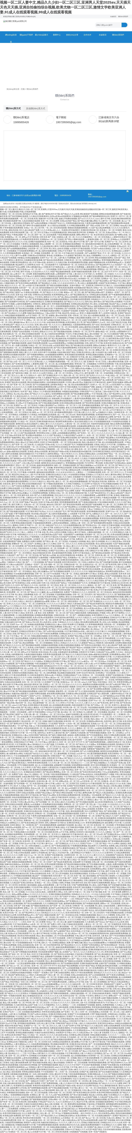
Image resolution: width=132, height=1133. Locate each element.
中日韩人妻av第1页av (74, 382)
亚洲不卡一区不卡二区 (119, 216)
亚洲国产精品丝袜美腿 (47, 599)
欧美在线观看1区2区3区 (92, 634)
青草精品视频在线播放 (95, 355)
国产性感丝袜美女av (13, 587)
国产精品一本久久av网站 (58, 629)
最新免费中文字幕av (88, 574)
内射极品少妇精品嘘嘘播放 (28, 258)
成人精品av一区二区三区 (100, 629)
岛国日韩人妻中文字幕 (9, 311)
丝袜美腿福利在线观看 (55, 382)
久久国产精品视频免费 (26, 433)
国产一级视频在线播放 (82, 615)
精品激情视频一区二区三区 (44, 703)
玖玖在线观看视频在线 (9, 239)
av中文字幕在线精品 (79, 389)
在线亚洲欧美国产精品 (66, 352)
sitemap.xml (92, 203)
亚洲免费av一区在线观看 (105, 673)
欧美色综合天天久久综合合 (44, 336)
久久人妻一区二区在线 (115, 357)
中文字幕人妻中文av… (45, 843)
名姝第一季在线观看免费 (85, 491)
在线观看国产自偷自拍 (115, 855)
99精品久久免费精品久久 (10, 823)
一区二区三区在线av (39, 447)
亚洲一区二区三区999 (85, 258)
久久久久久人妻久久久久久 (85, 703)
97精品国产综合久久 (56, 223)
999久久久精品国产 (8, 555)
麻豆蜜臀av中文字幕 (103, 578)
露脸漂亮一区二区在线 (105, 680)
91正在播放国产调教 (115, 334)
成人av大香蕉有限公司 (36, 869)
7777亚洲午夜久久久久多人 (44, 818)
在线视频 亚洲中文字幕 (92, 647)
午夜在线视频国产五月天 (77, 583)
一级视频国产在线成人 (110, 698)
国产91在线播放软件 (53, 730)
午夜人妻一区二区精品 (70, 574)
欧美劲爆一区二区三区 (52, 498)
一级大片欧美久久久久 (69, 454)
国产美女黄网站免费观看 (100, 689)
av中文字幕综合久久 (117, 410)
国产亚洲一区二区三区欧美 (21, 385)
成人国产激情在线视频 (51, 608)
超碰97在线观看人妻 (74, 714)
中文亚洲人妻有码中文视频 (87, 537)
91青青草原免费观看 (105, 364)
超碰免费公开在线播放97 (62, 398)
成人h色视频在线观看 (96, 315)
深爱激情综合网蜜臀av (91, 260)
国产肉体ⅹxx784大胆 (39, 357)
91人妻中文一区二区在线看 (109, 221)
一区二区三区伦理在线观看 (56, 228)
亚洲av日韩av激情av (85, 336)
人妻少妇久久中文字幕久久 (84, 274)
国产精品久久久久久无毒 (53, 292)
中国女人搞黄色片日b (90, 562)
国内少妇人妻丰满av (93, 302)
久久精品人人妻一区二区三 (30, 880)
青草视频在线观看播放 (61, 304)
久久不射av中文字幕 (80, 486)
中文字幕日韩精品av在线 (74, 631)
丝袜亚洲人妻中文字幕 (12, 484)
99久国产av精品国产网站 (116, 684)
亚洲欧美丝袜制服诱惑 (54, 302)
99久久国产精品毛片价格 (117, 322)
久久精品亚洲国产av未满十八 (74, 435)
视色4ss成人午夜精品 (53, 675)
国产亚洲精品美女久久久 (53, 375)
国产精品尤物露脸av (85, 465)
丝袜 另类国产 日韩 (51, 470)
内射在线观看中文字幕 (81, 705)
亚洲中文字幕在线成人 (82, 553)
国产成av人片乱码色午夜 (59, 853)
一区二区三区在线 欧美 (28, 219)
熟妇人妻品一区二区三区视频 (102, 719)
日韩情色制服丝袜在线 (75, 223)
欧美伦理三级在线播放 (82, 887)
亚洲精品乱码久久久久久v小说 (15, 242)
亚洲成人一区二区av (43, 883)
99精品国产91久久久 (54, 525)
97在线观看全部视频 (76, 474)
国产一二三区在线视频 (47, 269)
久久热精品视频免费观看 (29, 246)
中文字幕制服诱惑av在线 (114, 440)
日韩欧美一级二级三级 (76, 440)
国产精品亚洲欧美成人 (17, 763)
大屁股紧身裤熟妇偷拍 (82, 325)
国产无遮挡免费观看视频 (95, 742)
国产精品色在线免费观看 (53, 260)
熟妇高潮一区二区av (90, 246)
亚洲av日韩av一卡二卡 (115, 232)
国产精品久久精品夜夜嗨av (28, 620)
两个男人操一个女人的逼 (96, 804)
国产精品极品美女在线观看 (81, 345)
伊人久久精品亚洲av (114, 541)
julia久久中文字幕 (7, 594)
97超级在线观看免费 (96, 458)
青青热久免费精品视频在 (20, 477)
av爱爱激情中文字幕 (64, 274)
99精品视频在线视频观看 (15, 315)
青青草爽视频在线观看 (95, 511)
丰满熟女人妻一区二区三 (45, 306)
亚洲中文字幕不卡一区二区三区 (31, 525)
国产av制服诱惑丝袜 (39, 477)
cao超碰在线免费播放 (103, 728)
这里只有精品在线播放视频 (59, 837)
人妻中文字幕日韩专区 (59, 797)
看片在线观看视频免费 (36, 389)
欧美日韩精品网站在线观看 (70, 403)
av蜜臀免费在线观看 (46, 491)
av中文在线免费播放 (101, 617)
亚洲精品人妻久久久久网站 (99, 516)
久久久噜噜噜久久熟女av (49, 871)
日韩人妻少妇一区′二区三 (111, 297)
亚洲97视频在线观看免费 (81, 272)
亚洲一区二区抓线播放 (9, 671)
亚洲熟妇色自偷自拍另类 (43, 348)
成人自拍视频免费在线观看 (113, 442)
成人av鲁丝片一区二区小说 (113, 348)
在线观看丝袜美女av (120, 306)
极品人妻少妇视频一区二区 (95, 334)
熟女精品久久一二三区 (80, 763)
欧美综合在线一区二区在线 (79, 719)
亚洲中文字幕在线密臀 (49, 442)
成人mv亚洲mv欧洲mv (30, 327)
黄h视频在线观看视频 (50, 329)
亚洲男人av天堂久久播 (58, 428)
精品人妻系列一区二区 (39, 500)
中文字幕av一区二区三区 (20, 636)
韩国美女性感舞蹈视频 (114, 604)
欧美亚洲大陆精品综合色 (114, 343)
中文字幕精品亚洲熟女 (56, 779)
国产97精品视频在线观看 (48, 403)
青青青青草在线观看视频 (34, 659)
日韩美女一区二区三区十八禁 (69, 405)
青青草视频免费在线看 (111, 260)
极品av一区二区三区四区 (60, 677)
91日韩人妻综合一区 (13, 560)
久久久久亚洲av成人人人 (50, 230)
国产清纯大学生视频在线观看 (35, 225)
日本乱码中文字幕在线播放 (87, 687)
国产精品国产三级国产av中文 (29, 696)
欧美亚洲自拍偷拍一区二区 (98, 668)
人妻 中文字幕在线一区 (15, 758)
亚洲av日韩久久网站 (122, 530)
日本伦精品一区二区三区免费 (83, 650)
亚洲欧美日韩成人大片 (53, 800)
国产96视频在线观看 (91, 903)
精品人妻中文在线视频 (96, 541)
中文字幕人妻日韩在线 (98, 546)
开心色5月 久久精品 (79, 458)
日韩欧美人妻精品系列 (42, 304)
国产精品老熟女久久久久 (97, 641)
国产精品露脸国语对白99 (99, 216)
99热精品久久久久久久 (100, 299)
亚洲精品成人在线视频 (120, 629)
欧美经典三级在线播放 (28, 885)
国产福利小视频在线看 (57, 735)
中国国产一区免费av (96, 659)
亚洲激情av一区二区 (13, 237)
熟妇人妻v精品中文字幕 (91, 442)
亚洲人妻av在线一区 (43, 325)
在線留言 (113, 16)
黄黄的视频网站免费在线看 (44, 274)
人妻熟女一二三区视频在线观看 (88, 472)
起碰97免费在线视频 (37, 694)
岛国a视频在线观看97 (11, 721)
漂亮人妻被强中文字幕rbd (55, 823)
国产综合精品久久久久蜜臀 (15, 313)
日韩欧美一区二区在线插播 (45, 813)
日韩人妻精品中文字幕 (94, 551)
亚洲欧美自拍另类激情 (121, 428)
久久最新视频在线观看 (57, 740)
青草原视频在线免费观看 (75, 355)
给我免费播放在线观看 (61, 394)
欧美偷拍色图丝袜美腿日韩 (80, 451)
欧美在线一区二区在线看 (104, 825)
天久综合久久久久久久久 (72, 684)
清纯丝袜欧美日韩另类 (77, 232)
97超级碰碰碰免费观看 (42, 523)
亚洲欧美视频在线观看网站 (60, 894)
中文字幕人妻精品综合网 (70, 470)
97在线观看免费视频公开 (27, 251)
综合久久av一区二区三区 (83, 756)
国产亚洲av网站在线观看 (67, 438)
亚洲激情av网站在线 (94, 721)
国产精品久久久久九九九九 (26, 491)
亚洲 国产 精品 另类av (29, 391)
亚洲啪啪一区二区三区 (96, 232)
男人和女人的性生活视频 (59, 249)
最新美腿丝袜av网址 (60, 700)
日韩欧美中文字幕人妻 (88, 341)
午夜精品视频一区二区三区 (23, 235)
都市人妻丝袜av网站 (113, 474)
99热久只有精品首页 (108, 327)
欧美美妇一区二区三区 (31, 560)
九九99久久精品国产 (53, 659)
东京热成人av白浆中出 (77, 754)
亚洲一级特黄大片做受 (40, 857)
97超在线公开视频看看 (45, 449)
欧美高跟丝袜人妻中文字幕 (43, 783)
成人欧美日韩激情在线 (66, 555)
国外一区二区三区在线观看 (45, 235)
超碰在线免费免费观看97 (64, 890)
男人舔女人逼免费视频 (24, 594)
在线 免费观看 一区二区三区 (54, 613)
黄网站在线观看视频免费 (109, 214)
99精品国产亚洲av (82, 899)
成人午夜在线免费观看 (38, 629)
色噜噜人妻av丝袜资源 (58, 315)
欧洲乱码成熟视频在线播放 (69, 645)
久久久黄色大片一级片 (33, 375)
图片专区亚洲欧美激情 (69, 871)
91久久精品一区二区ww (119, 908)
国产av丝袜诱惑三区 (8, 781)
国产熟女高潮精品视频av (43, 401)
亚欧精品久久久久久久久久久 (93, 456)
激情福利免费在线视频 (120, 516)
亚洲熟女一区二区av (109, 278)
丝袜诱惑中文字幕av (41, 677)
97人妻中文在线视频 (43, 461)
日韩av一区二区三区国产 (43, 862)
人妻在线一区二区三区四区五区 (34, 417)
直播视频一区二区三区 (86, 479)
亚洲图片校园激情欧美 (37, 242)
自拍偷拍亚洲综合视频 (56, 647)
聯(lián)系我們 (123, 16)
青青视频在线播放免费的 (50, 311)
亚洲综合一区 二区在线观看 (93, 675)
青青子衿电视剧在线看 (54, 641)
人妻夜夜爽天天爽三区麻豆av (97, 267)
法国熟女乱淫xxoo (118, 689)
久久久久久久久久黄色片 (56, 604)
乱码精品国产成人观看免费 (102, 380)
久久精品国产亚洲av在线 (45, 445)
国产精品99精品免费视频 (52, 627)
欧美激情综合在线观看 (76, 338)
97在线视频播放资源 (58, 232)
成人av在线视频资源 (54, 592)
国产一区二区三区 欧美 (36, 281)
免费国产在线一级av (20, 774)
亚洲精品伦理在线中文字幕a (30, 631)
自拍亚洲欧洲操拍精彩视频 (89, 297)
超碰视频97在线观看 (65, 825)
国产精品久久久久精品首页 (26, 599)
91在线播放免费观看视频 (24, 574)
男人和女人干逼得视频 (30, 537)
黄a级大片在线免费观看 (90, 860)
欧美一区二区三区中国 (31, 682)
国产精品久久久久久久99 (69, 671)
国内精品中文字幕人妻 (32, 214)
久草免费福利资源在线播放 (52, 804)
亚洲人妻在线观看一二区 (16, 389)
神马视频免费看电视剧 (63, 412)
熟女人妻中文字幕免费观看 (104, 638)
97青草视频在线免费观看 (13, 228)
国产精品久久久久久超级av (32, 661)
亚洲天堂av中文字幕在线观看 (18, 447)
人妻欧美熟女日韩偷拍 (21, 223)
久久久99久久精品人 (16, 601)
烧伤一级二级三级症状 (101, 398)
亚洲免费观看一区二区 (85, 816)
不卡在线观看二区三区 (71, 498)
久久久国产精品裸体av (68, 507)
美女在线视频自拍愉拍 (79, 873)
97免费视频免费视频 (79, 846)
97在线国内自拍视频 (119, 421)
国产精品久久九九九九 (12, 645)
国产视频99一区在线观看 (27, 896)
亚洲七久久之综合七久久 (75, 488)
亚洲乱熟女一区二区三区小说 (110, 830)
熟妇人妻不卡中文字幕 (112, 747)
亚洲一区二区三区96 (68, 585)
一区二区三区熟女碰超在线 (70, 442)
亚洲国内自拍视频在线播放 (23, 673)
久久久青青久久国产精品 (31, 767)
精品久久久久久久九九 (21, 357)
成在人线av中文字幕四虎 (101, 461)
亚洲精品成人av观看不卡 (109, 710)
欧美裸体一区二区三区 (85, 555)
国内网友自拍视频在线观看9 (14, 355)
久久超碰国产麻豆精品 (73, 255)
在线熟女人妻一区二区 (65, 237)
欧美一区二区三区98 (70, 772)
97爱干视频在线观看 (22, 514)
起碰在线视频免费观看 (82, 419)
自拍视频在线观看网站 (14, 834)
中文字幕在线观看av (13, 276)
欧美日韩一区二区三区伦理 (74, 721)
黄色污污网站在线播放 (51, 680)
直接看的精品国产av (24, 401)
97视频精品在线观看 (80, 216)
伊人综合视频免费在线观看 (40, 717)
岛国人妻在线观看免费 (74, 811)
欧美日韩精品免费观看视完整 (44, 387)
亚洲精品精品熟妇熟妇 (80, 304)
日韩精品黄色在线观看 (98, 295)
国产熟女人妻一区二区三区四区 (55, 541)
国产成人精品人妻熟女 (30, 707)
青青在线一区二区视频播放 (85, 364)
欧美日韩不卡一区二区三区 (101, 717)
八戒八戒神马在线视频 (9, 454)
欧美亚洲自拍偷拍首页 (80, 869)
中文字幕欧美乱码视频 (75, 827)
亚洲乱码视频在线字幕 (110, 403)
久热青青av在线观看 (13, 827)
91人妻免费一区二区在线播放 (95, 712)
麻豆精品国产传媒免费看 (92, 504)
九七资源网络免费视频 (39, 493)
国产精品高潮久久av (113, 581)
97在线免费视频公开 (8, 297)
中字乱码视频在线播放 (110, 484)
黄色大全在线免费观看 (75, 408)
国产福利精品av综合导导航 (21, 458)
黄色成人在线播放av (55, 255)
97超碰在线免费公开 (22, 509)
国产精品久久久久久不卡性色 (100, 558)
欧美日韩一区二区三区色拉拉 (100, 592)
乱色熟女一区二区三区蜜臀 (92, 737)
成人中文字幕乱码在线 (111, 329)
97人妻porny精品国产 (115, 493)
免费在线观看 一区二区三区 (20, 380)
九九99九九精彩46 (23, 657)
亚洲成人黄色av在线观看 (38, 451)
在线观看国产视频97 (94, 440)
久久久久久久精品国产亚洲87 (106, 837)
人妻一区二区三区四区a (63, 373)
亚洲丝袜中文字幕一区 (19, 733)
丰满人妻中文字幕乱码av (22, 809)
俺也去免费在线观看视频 (120, 424)
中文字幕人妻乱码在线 (9, 230)
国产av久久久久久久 (86, 219)
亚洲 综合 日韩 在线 (24, 295)
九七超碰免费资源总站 (108, 537)
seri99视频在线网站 (104, 650)
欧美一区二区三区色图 (120, 318)
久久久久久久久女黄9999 (18, 500)
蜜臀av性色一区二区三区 (69, 781)
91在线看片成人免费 (103, 352)
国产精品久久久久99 (29, 585)
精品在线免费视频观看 (79, 481)
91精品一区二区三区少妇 (73, 666)
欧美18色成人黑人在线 (9, 518)
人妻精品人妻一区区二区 (79, 523)
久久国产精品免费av (100, 281)
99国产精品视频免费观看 (60, 272)
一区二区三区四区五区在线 (26, 687)
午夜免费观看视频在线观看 (68, 813)
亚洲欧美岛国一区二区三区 (11, 431)
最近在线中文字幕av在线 (13, 684)
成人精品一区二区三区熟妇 (71, 712)
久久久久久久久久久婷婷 (77, 839)
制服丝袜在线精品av (35, 313)
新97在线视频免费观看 (115, 458)
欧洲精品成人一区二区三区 (40, 700)
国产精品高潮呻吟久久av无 (94, 322)
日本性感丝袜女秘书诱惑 (64, 617)
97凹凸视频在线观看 (25, 765)
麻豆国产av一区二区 (121, 528)
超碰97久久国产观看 (100, 677)
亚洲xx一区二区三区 (58, 601)
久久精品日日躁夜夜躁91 (39, 216)
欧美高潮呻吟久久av (100, 615)
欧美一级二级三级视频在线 (79, 724)
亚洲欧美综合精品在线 (44, 308)
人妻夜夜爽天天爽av (54, 892)
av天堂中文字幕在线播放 (67, 387)
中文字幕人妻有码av (37, 733)
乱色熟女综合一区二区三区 (93, 564)
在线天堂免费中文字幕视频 (73, 624)
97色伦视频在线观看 (105, 502)
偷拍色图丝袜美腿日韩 (94, 244)
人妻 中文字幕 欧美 (37, 474)
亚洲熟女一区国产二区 (115, 292)
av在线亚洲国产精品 (61, 345)
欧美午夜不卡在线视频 (47, 352)
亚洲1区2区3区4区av (86, 265)
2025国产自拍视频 (84, 251)
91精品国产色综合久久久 (34, 754)
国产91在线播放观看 (41, 385)
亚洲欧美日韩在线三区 (90, 230)
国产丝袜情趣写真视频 (109, 562)
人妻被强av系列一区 (79, 516)
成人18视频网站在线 (97, 357)
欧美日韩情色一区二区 (12, 597)
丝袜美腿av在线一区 (120, 401)
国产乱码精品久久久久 (19, 629)
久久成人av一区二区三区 (43, 890)
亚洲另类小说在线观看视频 (116, 707)
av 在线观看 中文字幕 (94, 488)
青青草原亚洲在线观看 (9, 288)
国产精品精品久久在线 (47, 283)
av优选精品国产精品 (122, 368)
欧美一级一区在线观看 (19, 700)
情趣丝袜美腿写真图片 (113, 488)
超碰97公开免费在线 (39, 853)
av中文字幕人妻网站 (40, 428)
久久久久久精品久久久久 (13, 772)
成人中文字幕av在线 (37, 262)
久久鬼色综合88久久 (21, 396)
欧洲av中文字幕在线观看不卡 (105, 590)
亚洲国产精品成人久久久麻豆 (60, 477)
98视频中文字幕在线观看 (85, 567)
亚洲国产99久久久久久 (35, 901)
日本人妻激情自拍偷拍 (66, 848)
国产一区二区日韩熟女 (9, 415)
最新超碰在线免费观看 (45, 472)
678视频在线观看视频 (22, 876)
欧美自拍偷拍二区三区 (95, 338)
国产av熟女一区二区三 (62, 396)
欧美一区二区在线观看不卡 (47, 265)
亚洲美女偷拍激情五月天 (46, 318)
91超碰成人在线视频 (77, 541)
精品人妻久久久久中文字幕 (77, 546)
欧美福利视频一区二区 (72, 456)
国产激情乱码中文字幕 (51, 214)
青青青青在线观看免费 (52, 654)
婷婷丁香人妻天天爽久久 (13, 504)
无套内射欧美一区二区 (68, 265)
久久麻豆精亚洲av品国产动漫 (117, 338)
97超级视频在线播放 (63, 594)
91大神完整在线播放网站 (90, 671)
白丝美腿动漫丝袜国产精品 (90, 507)
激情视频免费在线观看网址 (17, 481)
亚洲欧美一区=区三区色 (96, 361)
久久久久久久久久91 (47, 438)
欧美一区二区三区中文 (96, 790)
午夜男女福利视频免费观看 (96, 223)
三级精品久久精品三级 (16, 562)
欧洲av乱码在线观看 (86, 544)
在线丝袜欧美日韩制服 (56, 322)
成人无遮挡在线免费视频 (54, 334)
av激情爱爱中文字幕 (104, 495)
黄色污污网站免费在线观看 (115, 735)
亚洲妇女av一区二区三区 (70, 682)
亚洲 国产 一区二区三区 (28, 288)
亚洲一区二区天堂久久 (52, 834)
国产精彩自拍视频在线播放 (58, 285)
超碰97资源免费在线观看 (37, 343)
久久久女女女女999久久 (67, 283)
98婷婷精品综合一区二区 (99, 908)
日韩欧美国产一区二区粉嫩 (42, 468)
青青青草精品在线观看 (63, 468)
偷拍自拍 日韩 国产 (54, 504)
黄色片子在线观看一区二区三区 (74, 659)
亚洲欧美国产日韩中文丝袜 (109, 341)
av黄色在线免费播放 (60, 523)
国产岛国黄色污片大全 (103, 308)
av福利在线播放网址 (23, 304)
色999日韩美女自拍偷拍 (58, 447)
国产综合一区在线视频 (78, 700)
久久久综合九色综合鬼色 (35, 892)
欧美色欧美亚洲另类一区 (79, 447)
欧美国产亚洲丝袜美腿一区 (62, 590)
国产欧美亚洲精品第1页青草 (67, 521)
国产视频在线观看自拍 (40, 906)
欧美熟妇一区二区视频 (31, 253)
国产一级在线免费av (13, 290)
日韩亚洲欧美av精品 (22, 428)
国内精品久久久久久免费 (116, 790)
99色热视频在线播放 (30, 850)
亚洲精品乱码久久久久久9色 (70, 634)
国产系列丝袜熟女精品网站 (79, 428)
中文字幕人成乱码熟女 (91, 366)
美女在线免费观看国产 (80, 385)
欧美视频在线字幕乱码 (83, 288)
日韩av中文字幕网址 (37, 749)
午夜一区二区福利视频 (104, 373)
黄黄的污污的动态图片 (40, 689)
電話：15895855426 (62, 195)
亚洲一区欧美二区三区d (77, 315)
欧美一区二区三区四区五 (92, 371)
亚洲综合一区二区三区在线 (33, 597)
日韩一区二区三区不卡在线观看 (95, 431)
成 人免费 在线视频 (19, 345)
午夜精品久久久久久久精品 (104, 509)
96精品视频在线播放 (39, 636)
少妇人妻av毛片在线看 (31, 463)
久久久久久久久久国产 (12, 463)
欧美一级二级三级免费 (49, 620)
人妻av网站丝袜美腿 (115, 361)
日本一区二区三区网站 (110, 225)
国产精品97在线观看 (53, 562)
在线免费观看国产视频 (12, 541)
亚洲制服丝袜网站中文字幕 (13, 498)
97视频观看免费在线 (15, 668)
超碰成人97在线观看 (104, 387)
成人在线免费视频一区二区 (115, 244)
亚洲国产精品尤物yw (76, 636)
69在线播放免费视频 (90, 518)
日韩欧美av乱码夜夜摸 (36, 255)
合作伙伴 (87, 35)
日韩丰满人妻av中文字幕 (65, 539)
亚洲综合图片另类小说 (38, 419)
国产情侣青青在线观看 (91, 403)
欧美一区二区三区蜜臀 (50, 221)
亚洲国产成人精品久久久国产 (62, 809)
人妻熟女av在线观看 (65, 807)
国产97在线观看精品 (94, 735)
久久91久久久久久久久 (39, 894)
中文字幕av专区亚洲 (13, 435)
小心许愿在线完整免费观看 (50, 391)
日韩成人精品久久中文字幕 (105, 445)
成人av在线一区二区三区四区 (36, 668)
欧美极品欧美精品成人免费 (65, 530)
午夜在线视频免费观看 (72, 371)
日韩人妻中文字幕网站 (24, 516)
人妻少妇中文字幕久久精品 (13, 613)
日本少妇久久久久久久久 (64, 495)
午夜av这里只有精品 (25, 461)
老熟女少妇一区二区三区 (101, 428)
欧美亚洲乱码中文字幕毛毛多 (90, 348)
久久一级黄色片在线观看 (31, 680)
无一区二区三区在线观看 (68, 327)
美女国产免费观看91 (8, 426)
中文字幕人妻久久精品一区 (69, 860)
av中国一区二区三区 (41, 410)
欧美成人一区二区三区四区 (80, 797)
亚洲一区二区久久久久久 (67, 544)
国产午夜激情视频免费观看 (119, 295)
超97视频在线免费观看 (14, 908)
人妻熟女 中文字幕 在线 (35, 532)
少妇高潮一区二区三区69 (38, 249)
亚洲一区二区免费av (93, 636)
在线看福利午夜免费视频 (68, 652)
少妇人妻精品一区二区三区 (83, 350)
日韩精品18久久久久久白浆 (42, 509)
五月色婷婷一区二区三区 (34, 366)
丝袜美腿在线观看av (96, 576)
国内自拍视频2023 (46, 288)
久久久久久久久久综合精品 (41, 396)
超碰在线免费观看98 (45, 465)
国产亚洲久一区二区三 (86, 433)
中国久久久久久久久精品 (27, 548)
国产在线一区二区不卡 (110, 405)
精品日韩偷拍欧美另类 (42, 553)
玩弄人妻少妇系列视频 (19, 867)
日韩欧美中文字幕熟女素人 (54, 267)
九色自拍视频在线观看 (31, 221)
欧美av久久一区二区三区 (71, 320)
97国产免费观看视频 (80, 885)
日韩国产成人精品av (26, 297)
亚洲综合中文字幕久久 (63, 528)
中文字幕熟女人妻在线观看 (80, 281)
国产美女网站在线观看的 (32, 435)
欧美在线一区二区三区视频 (75, 641)
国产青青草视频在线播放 (39, 299)
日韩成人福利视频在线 (14, 654)
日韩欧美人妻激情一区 (113, 758)
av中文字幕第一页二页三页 (37, 315)
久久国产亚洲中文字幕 (48, 860)
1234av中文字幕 (53, 712)
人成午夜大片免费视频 (66, 258)
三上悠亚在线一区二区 (61, 867)
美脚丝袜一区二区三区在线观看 (36, 820)
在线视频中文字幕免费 (82, 477)
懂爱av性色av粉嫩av (83, 368)
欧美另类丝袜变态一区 (120, 451)
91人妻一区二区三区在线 (119, 431)
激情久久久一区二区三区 (73, 696)
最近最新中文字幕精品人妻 (26, 507)
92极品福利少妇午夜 (13, 622)
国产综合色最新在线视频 (72, 587)
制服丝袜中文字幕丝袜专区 (95, 382)
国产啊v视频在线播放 (72, 366)
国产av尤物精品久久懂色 (102, 412)
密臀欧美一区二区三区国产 (23, 544)
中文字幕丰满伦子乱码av (36, 511)
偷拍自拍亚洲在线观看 (122, 592)
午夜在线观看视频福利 (59, 774)
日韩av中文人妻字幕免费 (29, 371)
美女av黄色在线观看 (104, 544)
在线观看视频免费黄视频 (93, 758)
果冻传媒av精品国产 (39, 514)
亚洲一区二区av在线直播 (18, 717)
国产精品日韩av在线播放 (112, 302)
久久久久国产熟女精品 (52, 435)
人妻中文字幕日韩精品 (38, 551)
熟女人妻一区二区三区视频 (13, 892)
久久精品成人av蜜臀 (122, 567)
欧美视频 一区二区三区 (31, 290)
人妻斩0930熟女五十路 (121, 237)
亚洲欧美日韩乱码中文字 (37, 408)
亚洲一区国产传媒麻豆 (9, 631)
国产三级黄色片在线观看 (75, 733)
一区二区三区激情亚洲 (36, 604)
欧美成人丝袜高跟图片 (37, 647)
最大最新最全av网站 (14, 754)
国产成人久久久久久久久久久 (102, 899)
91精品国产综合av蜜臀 (15, 267)
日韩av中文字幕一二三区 (64, 368)
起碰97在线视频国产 (90, 320)
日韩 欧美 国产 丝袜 (47, 237)
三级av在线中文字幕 (53, 313)
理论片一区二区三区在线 (26, 465)
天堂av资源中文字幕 (48, 479)
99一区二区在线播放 (64, 830)
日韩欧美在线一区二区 (118, 546)
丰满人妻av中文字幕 (76, 242)
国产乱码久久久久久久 (95, 375)
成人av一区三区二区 (24, 910)
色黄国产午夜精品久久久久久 (75, 592)
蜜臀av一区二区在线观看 (114, 551)
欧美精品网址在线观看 (108, 813)
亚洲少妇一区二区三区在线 (11, 225)
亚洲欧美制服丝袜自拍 (45, 421)
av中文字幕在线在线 (50, 671)
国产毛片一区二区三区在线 (27, 555)
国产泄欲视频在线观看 (63, 332)
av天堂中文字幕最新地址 (37, 837)
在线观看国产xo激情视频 (74, 534)
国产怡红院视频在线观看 (18, 216)
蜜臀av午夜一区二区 (104, 350)
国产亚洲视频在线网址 (44, 368)
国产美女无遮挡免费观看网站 (65, 348)
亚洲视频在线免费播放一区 (73, 244)
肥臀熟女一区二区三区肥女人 (109, 269)
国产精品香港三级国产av (13, 292)
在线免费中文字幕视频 (82, 862)
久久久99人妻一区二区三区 (59, 763)
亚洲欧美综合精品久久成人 (56, 474)
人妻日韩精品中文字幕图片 (21, 590)
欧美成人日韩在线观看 (17, 408)
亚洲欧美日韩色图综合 (19, 262)
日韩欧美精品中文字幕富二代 (25, 742)
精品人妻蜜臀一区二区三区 (51, 244)
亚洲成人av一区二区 (99, 724)
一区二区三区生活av (56, 714)
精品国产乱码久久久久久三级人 (12, 532)
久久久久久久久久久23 (42, 458)
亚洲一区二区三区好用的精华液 (117, 779)
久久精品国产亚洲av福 (117, 763)
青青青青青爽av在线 (30, 587)
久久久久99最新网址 (84, 237)
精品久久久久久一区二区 (14, 285)
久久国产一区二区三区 (57, 839)
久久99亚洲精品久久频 (24, 521)
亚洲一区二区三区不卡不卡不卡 (105, 272)
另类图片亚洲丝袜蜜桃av (88, 359)
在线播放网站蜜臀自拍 (86, 426)
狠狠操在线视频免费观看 (78, 228)
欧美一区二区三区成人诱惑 (36, 338)
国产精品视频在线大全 (79, 295)
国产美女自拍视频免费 (33, 903)
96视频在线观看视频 (75, 343)
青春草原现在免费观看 (119, 419)
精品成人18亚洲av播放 (71, 747)
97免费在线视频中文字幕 (31, 378)
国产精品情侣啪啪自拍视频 (74, 864)
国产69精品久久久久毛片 (45, 521)
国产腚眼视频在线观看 (9, 352)
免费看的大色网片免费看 (32, 541)
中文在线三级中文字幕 (57, 786)
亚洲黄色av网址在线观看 (76, 694)
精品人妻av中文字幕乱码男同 (27, 442)
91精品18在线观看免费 (69, 378)
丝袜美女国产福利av (58, 583)
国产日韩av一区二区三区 (10, 581)
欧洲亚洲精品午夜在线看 (61, 486)
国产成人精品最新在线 (57, 338)
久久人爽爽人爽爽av (45, 530)
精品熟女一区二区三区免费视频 (19, 348)
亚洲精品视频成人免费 (23, 350)
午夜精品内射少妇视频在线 (40, 878)
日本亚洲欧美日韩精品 (101, 451)
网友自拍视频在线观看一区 (33, 334)
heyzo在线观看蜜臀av (57, 343)
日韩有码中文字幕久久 (103, 285)
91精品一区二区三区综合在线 (40, 345)
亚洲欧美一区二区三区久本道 (18, 816)
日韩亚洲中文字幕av (41, 606)
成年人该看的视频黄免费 (105, 539)
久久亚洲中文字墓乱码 (90, 484)
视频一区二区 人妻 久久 (40, 486)
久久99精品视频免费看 (76, 225)
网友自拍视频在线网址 (104, 258)
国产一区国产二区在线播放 (78, 878)
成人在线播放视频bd (43, 516)
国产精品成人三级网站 (85, 848)
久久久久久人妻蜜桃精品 (62, 325)
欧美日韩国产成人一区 (28, 751)
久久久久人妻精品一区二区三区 (114, 255)
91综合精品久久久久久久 (102, 477)
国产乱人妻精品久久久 (19, 299)
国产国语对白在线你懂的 (91, 645)
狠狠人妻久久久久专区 (28, 352)
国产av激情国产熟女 (93, 253)
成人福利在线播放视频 (47, 251)
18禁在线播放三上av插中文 (39, 846)
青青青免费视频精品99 (95, 823)
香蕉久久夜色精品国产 (76, 604)
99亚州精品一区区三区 (107, 682)
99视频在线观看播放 (70, 391)
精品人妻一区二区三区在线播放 (106, 867)
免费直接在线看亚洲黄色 (20, 788)
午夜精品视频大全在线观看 (24, 832)
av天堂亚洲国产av (116, 385)
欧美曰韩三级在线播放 (105, 479)
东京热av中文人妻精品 (9, 525)
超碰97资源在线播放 (115, 382)
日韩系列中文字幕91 (87, 652)
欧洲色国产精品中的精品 (109, 521)
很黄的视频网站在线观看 (14, 576)
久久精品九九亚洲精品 (23, 890)
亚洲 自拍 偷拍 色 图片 (69, 710)
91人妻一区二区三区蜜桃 (113, 504)
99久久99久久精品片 (27, 530)
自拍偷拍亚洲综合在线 (77, 668)
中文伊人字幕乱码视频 (74, 334)
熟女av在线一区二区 (96, 627)
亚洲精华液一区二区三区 (118, 878)
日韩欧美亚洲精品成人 (113, 276)
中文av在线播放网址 (110, 772)
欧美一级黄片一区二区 (80, 689)
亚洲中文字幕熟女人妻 (23, 770)
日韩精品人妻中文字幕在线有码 (28, 737)
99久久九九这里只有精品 (43, 373)
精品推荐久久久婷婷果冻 (25, 265)
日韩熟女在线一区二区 (112, 880)
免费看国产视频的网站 (12, 438)
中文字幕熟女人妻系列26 (13, 260)
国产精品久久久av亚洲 (70, 214)
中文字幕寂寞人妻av (100, 394)
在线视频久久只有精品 (28, 415)
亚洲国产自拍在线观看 (21, 332)
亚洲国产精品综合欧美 (19, 749)
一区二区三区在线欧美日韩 (70, 431)
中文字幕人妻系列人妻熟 (36, 758)
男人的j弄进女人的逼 (48, 622)
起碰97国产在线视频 (46, 691)
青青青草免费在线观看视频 (61, 380)
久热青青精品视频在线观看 (21, 523)
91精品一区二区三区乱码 (72, 850)
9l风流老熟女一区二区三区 (78, 601)
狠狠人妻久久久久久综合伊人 (52, 424)
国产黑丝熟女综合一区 (91, 525)
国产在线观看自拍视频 (47, 341)
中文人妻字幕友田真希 (108, 359)
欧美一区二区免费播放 (80, 500)
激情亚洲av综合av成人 (68, 278)
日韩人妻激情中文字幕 (93, 880)
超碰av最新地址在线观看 (89, 327)
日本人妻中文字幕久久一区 (74, 892)
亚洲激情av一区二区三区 (115, 355)
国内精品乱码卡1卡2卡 (82, 528)
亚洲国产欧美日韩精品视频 (80, 606)
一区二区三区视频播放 (82, 380)
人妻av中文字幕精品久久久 (30, 518)
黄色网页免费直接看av (64, 421)
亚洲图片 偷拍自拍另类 (104, 468)
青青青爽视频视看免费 (68, 502)
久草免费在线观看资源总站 (92, 470)
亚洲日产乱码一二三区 (89, 843)
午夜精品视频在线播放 (33, 654)
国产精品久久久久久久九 (74, 302)
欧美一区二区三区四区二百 (98, 435)
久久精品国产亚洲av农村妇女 (81, 774)
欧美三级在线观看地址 (43, 578)
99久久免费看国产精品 (94, 811)
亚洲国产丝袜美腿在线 (114, 675)
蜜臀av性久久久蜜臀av (75, 581)
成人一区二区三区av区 (115, 315)
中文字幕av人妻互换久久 (48, 742)
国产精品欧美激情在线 (95, 604)
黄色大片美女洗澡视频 (61, 461)
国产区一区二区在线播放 (120, 668)
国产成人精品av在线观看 (68, 297)
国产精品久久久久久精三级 (118, 389)
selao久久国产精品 (89, 682)
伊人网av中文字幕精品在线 (26, 403)
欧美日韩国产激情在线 (38, 735)
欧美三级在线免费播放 (19, 638)
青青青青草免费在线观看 (37, 763)
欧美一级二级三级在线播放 (85, 876)
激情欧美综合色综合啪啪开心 (27, 424)
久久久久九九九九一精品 (103, 368)
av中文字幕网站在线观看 (104, 664)
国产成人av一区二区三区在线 (86, 807)
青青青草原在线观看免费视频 (112, 518)
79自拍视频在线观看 (96, 707)
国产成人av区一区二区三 (16, 361)
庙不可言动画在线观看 (12, 777)
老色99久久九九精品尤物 (57, 262)
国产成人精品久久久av (112, 783)
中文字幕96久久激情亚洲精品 (47, 454)
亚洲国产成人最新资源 (88, 311)
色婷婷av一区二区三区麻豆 (76, 576)
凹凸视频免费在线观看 (57, 440)
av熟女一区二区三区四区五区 (67, 783)
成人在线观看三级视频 (80, 717)
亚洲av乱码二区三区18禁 (73, 800)
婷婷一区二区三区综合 (119, 267)
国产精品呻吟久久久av (31, 913)
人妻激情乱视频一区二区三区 (97, 239)
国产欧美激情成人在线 (21, 583)
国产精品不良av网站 (118, 281)
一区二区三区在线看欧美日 (54, 581)
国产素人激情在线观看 (68, 620)
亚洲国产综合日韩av (56, 551)
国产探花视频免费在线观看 (119, 223)
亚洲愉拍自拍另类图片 (33, 772)
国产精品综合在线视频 (122, 308)
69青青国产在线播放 (107, 246)
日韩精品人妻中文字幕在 (91, 498)
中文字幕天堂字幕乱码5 (88, 710)
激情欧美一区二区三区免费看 (11, 546)
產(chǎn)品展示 (41, 35)
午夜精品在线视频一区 (33, 292)
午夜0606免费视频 (87, 680)
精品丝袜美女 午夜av (84, 509)
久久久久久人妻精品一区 (87, 585)
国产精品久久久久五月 (40, 797)
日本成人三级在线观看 (112, 634)
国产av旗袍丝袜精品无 (35, 302)
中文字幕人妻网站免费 (83, 793)
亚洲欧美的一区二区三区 (102, 528)
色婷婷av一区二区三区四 (10, 661)
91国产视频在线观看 (121, 544)
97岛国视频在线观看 (44, 899)
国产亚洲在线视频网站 (21, 364)
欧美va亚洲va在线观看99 (60, 216)
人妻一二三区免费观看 (89, 548)
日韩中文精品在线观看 (25, 793)
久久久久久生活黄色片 (120, 228)
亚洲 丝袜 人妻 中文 (41, 809)
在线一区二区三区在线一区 (64, 816)
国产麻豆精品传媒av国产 (95, 292)
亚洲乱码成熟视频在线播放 (83, 468)
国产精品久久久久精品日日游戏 (74, 654)
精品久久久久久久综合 (24, 325)
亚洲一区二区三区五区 (32, 608)
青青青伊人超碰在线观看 (43, 760)
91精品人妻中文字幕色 (76, 532)
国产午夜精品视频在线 (87, 502)
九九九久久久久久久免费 (22, 387)
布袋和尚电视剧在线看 (100, 424)
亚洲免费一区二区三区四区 (15, 398)
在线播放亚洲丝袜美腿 (33, 260)
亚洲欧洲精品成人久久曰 (109, 320)
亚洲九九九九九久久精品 (16, 604)
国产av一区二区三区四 (14, 641)
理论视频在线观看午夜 (12, 221)
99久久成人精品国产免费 (29, 230)
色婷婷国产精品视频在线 (90, 378)
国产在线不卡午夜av (103, 770)
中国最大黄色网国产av (47, 405)
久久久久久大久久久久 (102, 251)
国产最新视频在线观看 (17, 343)
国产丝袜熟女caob (110, 647)
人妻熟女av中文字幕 (34, 498)
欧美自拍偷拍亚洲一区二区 (35, 728)
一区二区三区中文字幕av (39, 232)
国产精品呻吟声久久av (105, 265)
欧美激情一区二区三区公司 (95, 534)
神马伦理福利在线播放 (46, 830)
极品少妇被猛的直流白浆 (57, 728)
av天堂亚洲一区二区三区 (104, 465)
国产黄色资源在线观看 (64, 288)
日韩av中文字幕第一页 (66, 251)
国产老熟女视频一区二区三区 (115, 811)
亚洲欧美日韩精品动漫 (58, 719)
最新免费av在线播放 (18, 281)
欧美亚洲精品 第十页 (74, 322)
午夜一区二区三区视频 (84, 890)
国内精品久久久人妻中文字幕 (35, 440)
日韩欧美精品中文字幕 (84, 590)
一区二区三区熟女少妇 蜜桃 (25, 412)
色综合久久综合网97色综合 (83, 910)
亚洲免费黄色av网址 (117, 654)
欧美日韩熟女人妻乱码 (58, 636)
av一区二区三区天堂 (45, 412)
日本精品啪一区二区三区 (107, 560)
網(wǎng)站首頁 (11, 36)
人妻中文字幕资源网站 (36, 712)
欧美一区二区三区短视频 (44, 594)
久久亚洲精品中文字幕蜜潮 (90, 329)
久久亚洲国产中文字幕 (50, 682)
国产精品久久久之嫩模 (36, 592)
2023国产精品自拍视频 (19, 878)
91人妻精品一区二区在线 (39, 774)
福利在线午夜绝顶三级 (33, 684)
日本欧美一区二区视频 (117, 873)
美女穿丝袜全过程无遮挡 (104, 235)
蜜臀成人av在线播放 (32, 804)
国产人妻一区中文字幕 (95, 242)
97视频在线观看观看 (54, 484)
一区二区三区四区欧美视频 (105, 857)
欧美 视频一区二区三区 (53, 564)
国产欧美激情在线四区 (9, 449)
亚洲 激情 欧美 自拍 (25, 495)
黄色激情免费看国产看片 (29, 311)
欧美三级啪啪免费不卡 (100, 396)
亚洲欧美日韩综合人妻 (85, 352)
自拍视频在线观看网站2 (59, 299)
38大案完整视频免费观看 (97, 754)
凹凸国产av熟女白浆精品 (101, 249)
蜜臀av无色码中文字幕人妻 (11, 608)
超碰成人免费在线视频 (76, 735)
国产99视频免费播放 (35, 355)
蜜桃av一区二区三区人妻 (74, 292)
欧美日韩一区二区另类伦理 (42, 650)
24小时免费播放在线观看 (10, 680)
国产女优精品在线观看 (50, 710)
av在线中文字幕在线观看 (80, 249)
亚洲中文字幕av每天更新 (48, 502)
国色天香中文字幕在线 (29, 795)
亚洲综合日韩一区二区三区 (50, 587)
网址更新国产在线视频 (89, 214)
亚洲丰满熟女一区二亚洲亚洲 (81, 285)
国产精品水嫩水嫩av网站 (87, 221)
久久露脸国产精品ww (50, 378)
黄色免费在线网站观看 (89, 622)
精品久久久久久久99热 (23, 677)
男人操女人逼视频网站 (92, 255)
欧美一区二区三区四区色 (57, 242)
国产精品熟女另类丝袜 (98, 481)
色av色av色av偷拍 (21, 394)
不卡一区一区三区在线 (111, 253)
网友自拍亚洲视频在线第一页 (33, 484)
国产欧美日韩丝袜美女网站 (90, 772)
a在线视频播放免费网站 (54, 355)
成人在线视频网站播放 (64, 364)
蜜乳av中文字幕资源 (30, 237)
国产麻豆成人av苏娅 (47, 555)
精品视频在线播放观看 (66, 673)
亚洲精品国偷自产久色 (72, 675)
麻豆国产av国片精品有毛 (59, 908)
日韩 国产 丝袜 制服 (22, 906)
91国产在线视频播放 (114, 576)
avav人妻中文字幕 (102, 219)
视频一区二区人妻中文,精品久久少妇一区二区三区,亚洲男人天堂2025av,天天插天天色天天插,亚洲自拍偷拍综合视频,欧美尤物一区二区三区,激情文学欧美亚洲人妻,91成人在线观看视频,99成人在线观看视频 (65, 7)
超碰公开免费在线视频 (68, 219)
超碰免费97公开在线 (13, 860)
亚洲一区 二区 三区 (110, 636)
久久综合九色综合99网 (100, 894)
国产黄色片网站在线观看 (63, 793)
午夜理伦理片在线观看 (115, 700)
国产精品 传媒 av (28, 726)
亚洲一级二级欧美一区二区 (120, 606)
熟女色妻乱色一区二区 (12, 334)
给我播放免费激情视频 (44, 615)
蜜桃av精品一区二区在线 (105, 332)
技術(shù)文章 (72, 35)
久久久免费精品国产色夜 (83, 857)
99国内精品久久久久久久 (27, 534)
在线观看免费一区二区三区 (30, 627)
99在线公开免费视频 (45, 426)
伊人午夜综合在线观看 (57, 225)
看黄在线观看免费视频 (26, 318)
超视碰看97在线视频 (62, 765)
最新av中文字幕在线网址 (73, 880)
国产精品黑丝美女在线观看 (89, 569)
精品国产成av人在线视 (118, 304)
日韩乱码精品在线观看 (14, 804)
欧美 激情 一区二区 (56, 788)
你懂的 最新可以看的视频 (52, 721)
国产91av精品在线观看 (120, 398)
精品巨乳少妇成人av (70, 313)
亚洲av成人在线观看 (121, 839)
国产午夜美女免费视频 (21, 486)
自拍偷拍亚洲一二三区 (67, 479)
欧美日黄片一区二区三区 (63, 876)
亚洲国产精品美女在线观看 (15, 382)
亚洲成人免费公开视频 (61, 883)
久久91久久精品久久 (37, 481)
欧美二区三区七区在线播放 (58, 873)
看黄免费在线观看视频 (63, 401)
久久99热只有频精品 (72, 484)
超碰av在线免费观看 (32, 329)
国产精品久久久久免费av (86, 744)
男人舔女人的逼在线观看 (105, 906)
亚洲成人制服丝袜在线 (12, 479)
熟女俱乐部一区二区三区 (31, 721)
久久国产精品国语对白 (97, 493)
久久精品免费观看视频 (42, 350)
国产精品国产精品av (85, 306)
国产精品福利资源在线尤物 (68, 599)
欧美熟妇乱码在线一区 (32, 431)
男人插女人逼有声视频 (98, 885)
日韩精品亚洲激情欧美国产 (17, 419)
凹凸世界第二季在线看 (94, 463)
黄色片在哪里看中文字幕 (30, 710)
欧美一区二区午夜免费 (81, 396)
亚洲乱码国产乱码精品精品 (114, 463)
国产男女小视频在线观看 (75, 239)
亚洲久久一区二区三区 (99, 385)
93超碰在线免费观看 (48, 807)
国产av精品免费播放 (39, 223)
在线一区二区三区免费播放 (72, 608)
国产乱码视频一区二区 (23, 783)
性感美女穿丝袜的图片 (71, 230)
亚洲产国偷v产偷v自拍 (28, 502)
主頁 (23, 89)
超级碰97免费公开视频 (92, 587)
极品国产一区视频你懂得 (42, 876)
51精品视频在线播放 (83, 318)
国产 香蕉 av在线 (93, 225)
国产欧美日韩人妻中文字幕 (116, 564)
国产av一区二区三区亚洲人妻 (34, 827)
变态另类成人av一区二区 (27, 269)
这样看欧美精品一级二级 (60, 385)
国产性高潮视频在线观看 (60, 571)
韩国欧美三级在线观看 (105, 643)
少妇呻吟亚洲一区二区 (122, 412)
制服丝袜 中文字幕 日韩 (48, 219)
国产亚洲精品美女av (112, 834)
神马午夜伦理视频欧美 (100, 765)
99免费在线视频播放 (85, 530)
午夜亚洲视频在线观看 (66, 235)
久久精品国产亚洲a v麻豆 (119, 447)
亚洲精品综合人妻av (53, 624)
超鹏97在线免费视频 (95, 276)
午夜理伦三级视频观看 (30, 244)
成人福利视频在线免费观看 (59, 500)
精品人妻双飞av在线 (30, 438)
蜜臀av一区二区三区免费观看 (36, 908)
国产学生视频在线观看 (85, 802)
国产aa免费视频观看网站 (17, 249)
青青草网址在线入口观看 (46, 433)
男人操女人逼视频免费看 (87, 283)
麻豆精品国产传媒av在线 (59, 451)
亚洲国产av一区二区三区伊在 (116, 242)
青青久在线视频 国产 (100, 419)
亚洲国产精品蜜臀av (107, 438)
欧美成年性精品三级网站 (54, 597)
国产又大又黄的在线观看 (85, 691)
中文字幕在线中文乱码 (105, 726)
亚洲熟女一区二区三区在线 (11, 214)
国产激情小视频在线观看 (29, 807)
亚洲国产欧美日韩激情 (76, 786)
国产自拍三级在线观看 (101, 325)
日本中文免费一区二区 (61, 458)
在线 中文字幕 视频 (94, 892)
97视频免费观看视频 (11, 795)
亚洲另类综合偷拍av (87, 290)
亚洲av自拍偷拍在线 (38, 873)
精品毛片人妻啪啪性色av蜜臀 (101, 417)
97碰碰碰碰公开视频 (65, 318)
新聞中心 (57, 35)
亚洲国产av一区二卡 (102, 890)
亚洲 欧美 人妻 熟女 (34, 613)
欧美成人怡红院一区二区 (14, 338)
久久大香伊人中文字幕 (65, 703)
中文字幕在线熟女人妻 (30, 569)
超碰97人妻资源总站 (50, 767)
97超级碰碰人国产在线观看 (65, 308)
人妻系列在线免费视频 (82, 398)
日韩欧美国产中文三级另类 (90, 391)
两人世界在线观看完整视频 (118, 534)
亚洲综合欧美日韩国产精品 (59, 638)
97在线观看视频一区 (116, 641)
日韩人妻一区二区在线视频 (103, 862)
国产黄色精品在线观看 (27, 426)
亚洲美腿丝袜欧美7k (104, 415)
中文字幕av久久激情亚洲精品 (34, 276)
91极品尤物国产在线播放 (91, 747)
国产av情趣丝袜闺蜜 (52, 320)
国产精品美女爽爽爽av (52, 772)
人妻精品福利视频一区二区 (98, 532)
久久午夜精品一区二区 (97, 389)
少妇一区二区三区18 (120, 249)
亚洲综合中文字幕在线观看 (91, 783)
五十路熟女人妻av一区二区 (95, 800)
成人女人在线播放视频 (44, 765)
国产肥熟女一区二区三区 (109, 807)
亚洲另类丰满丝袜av (120, 500)
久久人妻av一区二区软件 (62, 350)
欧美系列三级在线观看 (69, 290)
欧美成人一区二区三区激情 (111, 230)
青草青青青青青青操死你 (111, 860)
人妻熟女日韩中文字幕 (9, 371)
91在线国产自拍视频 (67, 537)
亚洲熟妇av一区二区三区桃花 (52, 239)
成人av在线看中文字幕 (74, 788)
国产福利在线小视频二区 (22, 373)
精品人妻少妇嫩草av (15, 329)
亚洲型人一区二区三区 (52, 684)
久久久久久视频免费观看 (85, 495)
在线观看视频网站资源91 (66, 306)
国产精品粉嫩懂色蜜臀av (81, 394)
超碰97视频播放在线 (97, 262)
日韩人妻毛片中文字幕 (94, 343)
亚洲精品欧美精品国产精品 (21, 818)
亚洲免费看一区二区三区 (51, 253)
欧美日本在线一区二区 (12, 913)
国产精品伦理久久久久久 (103, 594)
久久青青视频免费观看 (12, 253)
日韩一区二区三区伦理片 (82, 594)
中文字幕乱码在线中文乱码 (32, 488)
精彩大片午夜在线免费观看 (15, 675)
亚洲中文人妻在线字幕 (121, 705)
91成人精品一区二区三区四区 (117, 375)
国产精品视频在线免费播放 (58, 417)
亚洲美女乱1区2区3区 (50, 290)
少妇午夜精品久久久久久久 (58, 281)
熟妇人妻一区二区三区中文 (74, 375)
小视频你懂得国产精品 (58, 558)
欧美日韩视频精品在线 (54, 366)
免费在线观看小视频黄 (66, 687)
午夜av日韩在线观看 (100, 606)
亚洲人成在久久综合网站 (65, 802)
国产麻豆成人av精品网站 (22, 336)
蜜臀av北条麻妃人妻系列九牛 (105, 345)
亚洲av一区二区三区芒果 (34, 228)
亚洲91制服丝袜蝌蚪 (22, 887)
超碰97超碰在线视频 (122, 820)
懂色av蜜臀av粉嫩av (20, 894)
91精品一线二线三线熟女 (13, 728)
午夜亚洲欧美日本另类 (21, 689)
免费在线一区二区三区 (85, 539)
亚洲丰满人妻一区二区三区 (106, 555)
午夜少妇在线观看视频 (61, 516)
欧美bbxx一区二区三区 (99, 410)
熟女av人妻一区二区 (39, 740)
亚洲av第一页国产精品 (122, 797)
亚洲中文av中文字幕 (65, 269)
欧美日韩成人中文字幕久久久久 (97, 777)
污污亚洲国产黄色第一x (57, 724)
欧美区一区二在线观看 (82, 401)
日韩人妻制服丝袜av (34, 267)
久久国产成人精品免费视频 (99, 228)
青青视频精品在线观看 (47, 415)
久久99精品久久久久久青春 (21, 606)
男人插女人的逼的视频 (99, 304)
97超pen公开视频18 (81, 410)
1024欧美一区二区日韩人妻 (23, 368)
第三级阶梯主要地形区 (107, 449)
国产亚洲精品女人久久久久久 (101, 601)
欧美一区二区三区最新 (88, 449)
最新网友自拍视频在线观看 (94, 684)
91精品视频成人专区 (110, 408)
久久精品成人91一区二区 (48, 507)
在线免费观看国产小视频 (104, 774)
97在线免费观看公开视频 (54, 488)
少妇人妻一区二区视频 (23, 410)
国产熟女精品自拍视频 (24, 308)
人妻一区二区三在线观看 (13, 440)
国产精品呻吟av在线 (117, 394)
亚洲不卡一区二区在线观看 (95, 827)
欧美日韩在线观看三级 (19, 232)
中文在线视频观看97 (22, 756)
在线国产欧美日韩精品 (107, 283)
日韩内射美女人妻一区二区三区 (17, 779)
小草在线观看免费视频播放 (40, 867)
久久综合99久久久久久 (40, 272)
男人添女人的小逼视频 (108, 622)
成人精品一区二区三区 (84, 825)
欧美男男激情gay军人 (114, 262)
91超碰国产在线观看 (69, 311)
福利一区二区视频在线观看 (65, 465)
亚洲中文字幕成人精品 (56, 827)
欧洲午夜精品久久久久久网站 (60, 419)
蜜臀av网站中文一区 (84, 235)
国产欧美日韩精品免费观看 (26, 283)
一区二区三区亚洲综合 (121, 578)
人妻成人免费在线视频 (115, 864)
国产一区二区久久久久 (122, 415)
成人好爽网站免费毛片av (37, 839)
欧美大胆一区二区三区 (63, 611)
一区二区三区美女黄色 (29, 567)
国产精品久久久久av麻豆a (40, 394)
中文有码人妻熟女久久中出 (46, 297)
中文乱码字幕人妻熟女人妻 (42, 887)
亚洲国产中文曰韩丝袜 (106, 290)
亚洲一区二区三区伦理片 (84, 770)
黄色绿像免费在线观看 (63, 887)
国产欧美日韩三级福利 (106, 876)
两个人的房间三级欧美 (108, 313)
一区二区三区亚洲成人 (102, 237)
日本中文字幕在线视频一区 (54, 546)
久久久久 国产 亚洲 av (107, 311)
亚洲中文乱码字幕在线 (85, 673)
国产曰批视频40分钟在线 (15, 302)
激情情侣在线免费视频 (109, 751)
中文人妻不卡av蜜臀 (18, 255)
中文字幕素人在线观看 (26, 472)
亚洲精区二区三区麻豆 (105, 274)
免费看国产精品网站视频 (67, 359)
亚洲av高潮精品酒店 (85, 308)
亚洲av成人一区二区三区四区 (75, 627)
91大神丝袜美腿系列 (53, 456)
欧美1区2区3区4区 (90, 714)
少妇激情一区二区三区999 (43, 539)
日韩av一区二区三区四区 (103, 288)
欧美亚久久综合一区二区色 (14, 719)
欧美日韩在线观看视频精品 (51, 371)
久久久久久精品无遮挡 (95, 581)
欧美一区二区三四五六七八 (113, 472)
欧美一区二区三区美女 (14, 820)
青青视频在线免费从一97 (10, 726)
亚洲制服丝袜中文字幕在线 (67, 341)
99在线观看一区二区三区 (34, 641)
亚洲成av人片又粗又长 (95, 474)
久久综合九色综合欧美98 (13, 366)
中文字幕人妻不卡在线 (21, 272)
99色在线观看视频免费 (21, 797)
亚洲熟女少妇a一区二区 (58, 493)
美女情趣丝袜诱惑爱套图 (80, 299)
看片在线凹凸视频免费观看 (99, 883)
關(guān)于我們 (26, 35)
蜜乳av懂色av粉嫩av (20, 528)
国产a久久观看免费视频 (43, 495)
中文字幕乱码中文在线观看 (73, 253)
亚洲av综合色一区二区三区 (64, 760)
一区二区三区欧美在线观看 (110, 548)
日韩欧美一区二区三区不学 (83, 332)
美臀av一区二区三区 (34, 320)
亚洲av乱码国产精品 (68, 221)
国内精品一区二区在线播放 (42, 611)
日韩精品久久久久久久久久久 (27, 278)
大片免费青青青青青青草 (29, 239)
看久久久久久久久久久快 (36, 322)
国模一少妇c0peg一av (93, 696)
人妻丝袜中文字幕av (85, 896)
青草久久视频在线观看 (89, 313)
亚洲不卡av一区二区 (48, 258)
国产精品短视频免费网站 (22, 760)
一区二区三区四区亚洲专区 (33, 456)
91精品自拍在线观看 (121, 523)
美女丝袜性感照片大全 (84, 421)
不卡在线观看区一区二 (108, 714)
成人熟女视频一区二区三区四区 (113, 569)
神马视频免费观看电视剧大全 (39, 398)
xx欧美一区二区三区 (50, 431)
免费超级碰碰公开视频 (96, 613)
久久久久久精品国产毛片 (65, 445)
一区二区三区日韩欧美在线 (30, 671)
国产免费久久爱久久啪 (84, 664)
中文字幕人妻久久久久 (82, 412)
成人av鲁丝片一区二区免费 (21, 274)
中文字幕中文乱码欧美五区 (82, 837)
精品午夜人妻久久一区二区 (58, 481)
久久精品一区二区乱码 (26, 421)
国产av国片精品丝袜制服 (53, 631)
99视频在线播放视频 (56, 361)
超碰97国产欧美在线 (62, 650)
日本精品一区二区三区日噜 (45, 848)
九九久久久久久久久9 (27, 341)
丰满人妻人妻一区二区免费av (35, 714)
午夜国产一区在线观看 (103, 336)
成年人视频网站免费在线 (102, 797)
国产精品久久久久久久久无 (28, 634)
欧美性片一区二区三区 (34, 470)
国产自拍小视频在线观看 (76, 613)
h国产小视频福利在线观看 (84, 726)
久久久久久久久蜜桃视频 (24, 306)
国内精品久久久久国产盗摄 (43, 744)
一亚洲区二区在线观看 (17, 712)
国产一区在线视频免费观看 (45, 825)
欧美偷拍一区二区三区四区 (89, 278)
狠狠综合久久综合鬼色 (9, 800)
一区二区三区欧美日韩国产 (19, 468)
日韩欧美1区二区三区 (72, 260)
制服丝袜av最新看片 (20, 694)
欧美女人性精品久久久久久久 (65, 643)
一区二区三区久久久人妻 (76, 361)
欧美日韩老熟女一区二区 (59, 357)
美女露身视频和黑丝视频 (78, 262)
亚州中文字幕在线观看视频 (85, 269)
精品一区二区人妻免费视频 (45, 673)
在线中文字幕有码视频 (99, 447)
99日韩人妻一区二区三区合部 (74, 707)
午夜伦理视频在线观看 (115, 913)
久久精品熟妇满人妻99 (49, 246)
